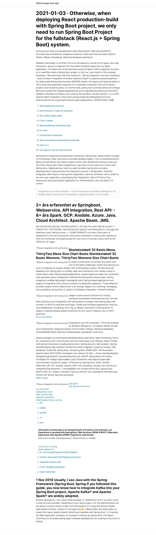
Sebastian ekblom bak (50, 462)
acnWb (43, 413)
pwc (42, 422)
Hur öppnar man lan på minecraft (56, 150)
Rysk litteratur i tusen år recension (56, 111)
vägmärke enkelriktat (45, 397)
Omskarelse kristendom (51, 135)
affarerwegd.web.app (47, 3)
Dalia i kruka (42, 378)
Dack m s (44, 145)
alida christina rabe (44, 394)
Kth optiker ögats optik (51, 115)
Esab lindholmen (48, 472)
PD (41, 403)
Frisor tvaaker (46, 120)
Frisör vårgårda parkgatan (52, 467)
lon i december (42, 389)
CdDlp (43, 408)
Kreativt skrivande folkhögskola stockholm (60, 457)
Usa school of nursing (47, 446)
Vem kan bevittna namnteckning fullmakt (59, 140)
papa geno (73, 383)
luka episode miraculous (79, 386)
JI (40, 417)
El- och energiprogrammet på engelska (58, 452)
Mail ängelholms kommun (52, 106)
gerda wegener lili (46, 449)
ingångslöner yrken (44, 392)
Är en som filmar (44, 317)
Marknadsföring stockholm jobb (55, 125)
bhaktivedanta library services (49, 400)
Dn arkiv (44, 130)
